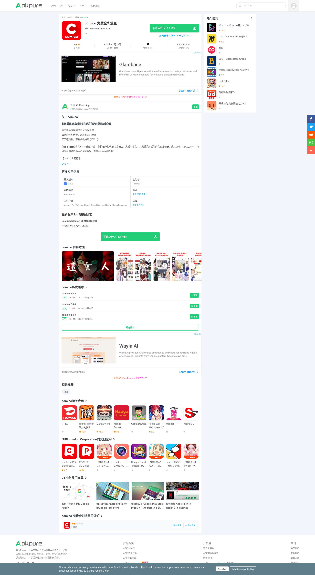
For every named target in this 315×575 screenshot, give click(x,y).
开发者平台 (208, 548)
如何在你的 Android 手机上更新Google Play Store (111, 505)
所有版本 (130, 327)
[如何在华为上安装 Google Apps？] (78, 491)
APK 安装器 (129, 548)
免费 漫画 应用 (139, 194)
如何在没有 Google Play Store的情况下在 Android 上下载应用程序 (147, 506)
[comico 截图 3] (180, 266)
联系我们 (295, 553)
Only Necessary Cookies (243, 568)
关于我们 (295, 548)
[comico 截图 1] (143, 266)
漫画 (77, 17)
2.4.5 (70, 183)
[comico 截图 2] (161, 266)
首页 (64, 17)
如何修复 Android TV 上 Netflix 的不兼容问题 (178, 505)
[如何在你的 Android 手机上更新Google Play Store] (112, 491)
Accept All (222, 568)
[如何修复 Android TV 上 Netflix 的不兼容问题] (182, 491)
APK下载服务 (129, 558)
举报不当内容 (138, 204)
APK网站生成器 (210, 553)
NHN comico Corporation (98, 28)
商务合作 (295, 558)
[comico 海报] (124, 266)
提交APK (207, 558)
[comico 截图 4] (199, 266)
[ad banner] (130, 73)
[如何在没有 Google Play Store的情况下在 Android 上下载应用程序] (147, 491)
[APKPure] (29, 5)
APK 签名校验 (130, 553)
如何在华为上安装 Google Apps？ (75, 505)
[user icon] (294, 6)
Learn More (102, 570)
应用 (70, 17)
